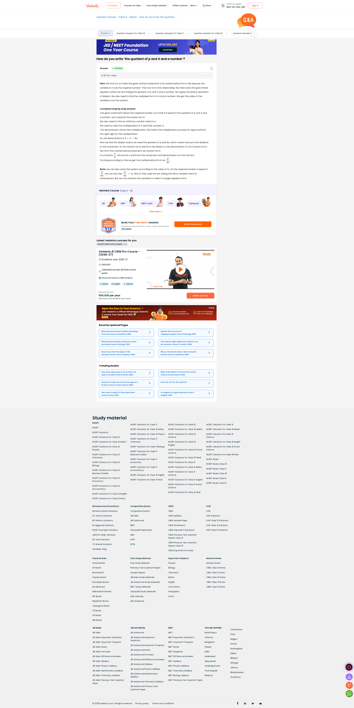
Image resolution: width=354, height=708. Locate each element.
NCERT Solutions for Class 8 (219, 424)
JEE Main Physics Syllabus (104, 665)
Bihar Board (97, 572)
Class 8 (123, 17)
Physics (171, 563)
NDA (132, 534)
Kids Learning (136, 596)
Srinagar (234, 662)
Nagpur (233, 639)
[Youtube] (260, 703)
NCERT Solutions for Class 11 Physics (147, 434)
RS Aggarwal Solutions (103, 525)
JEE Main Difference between (106, 656)
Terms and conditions (163, 703)
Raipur (233, 653)
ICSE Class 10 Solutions (217, 520)
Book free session (193, 224)
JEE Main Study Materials (142, 577)
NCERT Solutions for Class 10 (182, 424)
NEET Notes (173, 647)
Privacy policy (142, 703)
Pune (232, 634)
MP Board (96, 596)
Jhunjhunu (235, 677)
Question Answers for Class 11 (169, 33)
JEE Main (134, 515)
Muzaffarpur (211, 632)
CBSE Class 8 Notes (215, 586)
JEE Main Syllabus (100, 661)
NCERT (95, 427)
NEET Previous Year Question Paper (185, 680)
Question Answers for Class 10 (208, 33)
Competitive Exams (140, 511)
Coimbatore (236, 629)
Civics (171, 596)
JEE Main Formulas (101, 651)
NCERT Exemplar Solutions (105, 530)
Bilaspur (234, 658)
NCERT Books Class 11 (216, 468)
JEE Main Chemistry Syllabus (106, 675)
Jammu (234, 667)
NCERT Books (212, 459)
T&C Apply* (126, 229)
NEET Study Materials (140, 586)
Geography (173, 591)
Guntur (233, 643)
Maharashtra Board (101, 591)
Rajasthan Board (100, 601)
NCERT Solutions (100, 432)
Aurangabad (236, 648)
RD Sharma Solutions (102, 520)
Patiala (208, 647)
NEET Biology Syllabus (178, 675)
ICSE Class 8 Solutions (217, 530)
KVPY (132, 539)
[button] (107, 203)
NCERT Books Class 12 (216, 464)
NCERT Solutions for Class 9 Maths (185, 467)
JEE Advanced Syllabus (141, 664)
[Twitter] (253, 703)
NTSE (132, 544)
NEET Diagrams (175, 651)
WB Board (97, 620)
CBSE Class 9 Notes (215, 582)
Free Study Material (139, 563)
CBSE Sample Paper (177, 520)
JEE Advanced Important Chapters (147, 645)
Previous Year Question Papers (145, 567)
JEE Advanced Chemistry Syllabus (146, 681)
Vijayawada (210, 661)
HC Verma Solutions (102, 515)
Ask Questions (137, 601)
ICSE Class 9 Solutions (217, 525)
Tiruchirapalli (211, 670)
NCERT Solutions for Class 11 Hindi (146, 479)
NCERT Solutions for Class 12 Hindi (108, 498)
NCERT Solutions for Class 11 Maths (147, 429)
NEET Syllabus (174, 661)
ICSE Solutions (213, 515)
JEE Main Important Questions (107, 637)
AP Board (96, 567)
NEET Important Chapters (180, 642)
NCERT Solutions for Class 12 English (109, 493)
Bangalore (210, 642)
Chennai (209, 637)
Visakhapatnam (212, 665)
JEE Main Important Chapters (106, 642)
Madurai (209, 675)
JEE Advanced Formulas (142, 654)
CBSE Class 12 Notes (216, 567)
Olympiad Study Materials (143, 591)
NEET (132, 525)
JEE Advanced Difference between (147, 659)
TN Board (96, 610)
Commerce (174, 586)
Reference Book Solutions (105, 511)
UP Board (96, 615)
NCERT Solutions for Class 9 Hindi (184, 492)
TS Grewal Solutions (102, 544)
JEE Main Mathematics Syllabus (107, 670)
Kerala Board (98, 586)
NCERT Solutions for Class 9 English (185, 479)
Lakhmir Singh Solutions (104, 534)
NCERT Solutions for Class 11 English (147, 475)
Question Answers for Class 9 (247, 33)
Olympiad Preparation (141, 530)
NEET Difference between (180, 656)
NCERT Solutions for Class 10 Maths (185, 429)
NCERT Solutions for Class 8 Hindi (222, 454)
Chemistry (173, 572)
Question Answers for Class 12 (130, 33)
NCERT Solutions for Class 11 (143, 424)
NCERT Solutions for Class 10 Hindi (184, 457)
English (171, 582)
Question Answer (106, 17)
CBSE (170, 511)
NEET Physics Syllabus (178, 665)
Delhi (207, 651)
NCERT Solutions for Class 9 (181, 462)
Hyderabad (210, 656)
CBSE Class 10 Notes (216, 577)
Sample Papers (137, 572)
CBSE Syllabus (175, 515)
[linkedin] (245, 703)
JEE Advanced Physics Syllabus (145, 669)
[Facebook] (237, 704)
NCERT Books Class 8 (216, 483)
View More (155, 211)
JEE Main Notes (99, 647)
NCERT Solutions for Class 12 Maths (109, 441)
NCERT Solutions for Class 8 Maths (223, 429)
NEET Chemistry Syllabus (180, 670)
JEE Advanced (137, 520)
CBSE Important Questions (181, 530)
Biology (171, 567)
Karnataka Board (100, 582)
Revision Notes (213, 563)
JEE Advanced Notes (140, 650)
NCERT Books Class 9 (216, 478)
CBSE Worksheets (176, 525)
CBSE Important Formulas (180, 550)
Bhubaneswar (237, 672)
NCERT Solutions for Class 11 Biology (147, 446)
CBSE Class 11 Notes (215, 572)
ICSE (208, 511)
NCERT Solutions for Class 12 (106, 437)
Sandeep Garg (99, 549)
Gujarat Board (99, 577)
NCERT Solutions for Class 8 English (223, 441)
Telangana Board (100, 605)
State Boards (98, 563)
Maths (133, 17)
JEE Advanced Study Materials (145, 582)
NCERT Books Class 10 (216, 473)
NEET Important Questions (181, 637)
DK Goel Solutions (101, 539)
